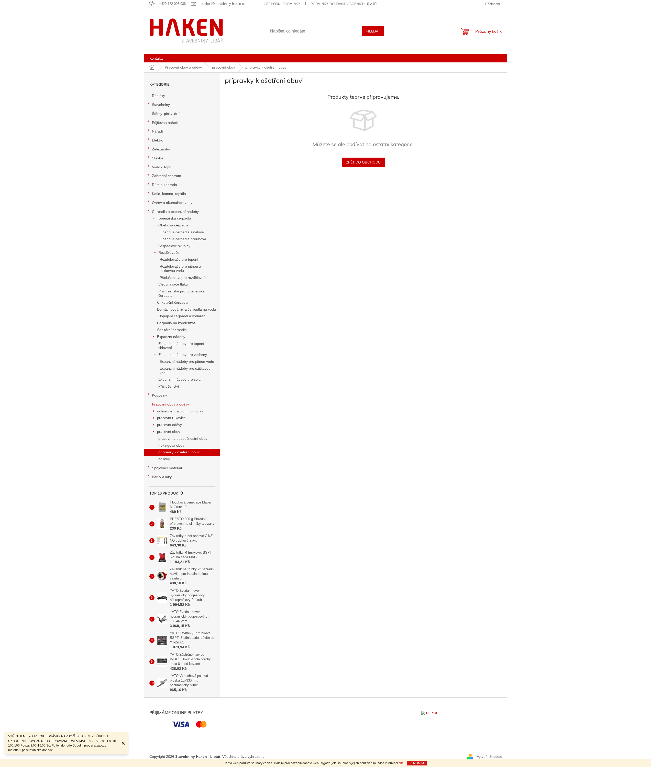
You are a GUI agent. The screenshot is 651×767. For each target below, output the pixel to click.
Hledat (373, 31)
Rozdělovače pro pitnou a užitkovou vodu (180, 268)
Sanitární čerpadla (172, 330)
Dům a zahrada (164, 185)
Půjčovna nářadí (165, 122)
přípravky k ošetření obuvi (179, 452)
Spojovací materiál (167, 468)
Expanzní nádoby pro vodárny (182, 355)
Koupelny (159, 395)
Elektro (157, 140)
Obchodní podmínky (282, 4)
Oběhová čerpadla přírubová (183, 239)
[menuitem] (156, 58)
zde (401, 763)
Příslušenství (168, 386)
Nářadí (157, 131)
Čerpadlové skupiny (174, 246)
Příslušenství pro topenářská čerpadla (181, 293)
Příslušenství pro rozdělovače (183, 278)
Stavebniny (161, 105)
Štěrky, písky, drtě (166, 114)
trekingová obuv (171, 445)
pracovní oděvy (169, 425)
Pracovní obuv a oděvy (170, 404)
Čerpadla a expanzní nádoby (175, 212)
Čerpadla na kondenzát (176, 323)
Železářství (161, 149)
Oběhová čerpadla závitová (182, 232)
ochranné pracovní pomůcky (180, 411)
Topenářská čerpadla (174, 218)
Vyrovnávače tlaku (173, 284)
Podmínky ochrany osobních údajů (344, 4)
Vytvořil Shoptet (489, 756)
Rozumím (417, 763)
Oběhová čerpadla (173, 225)
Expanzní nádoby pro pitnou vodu (187, 361)
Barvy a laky (162, 477)
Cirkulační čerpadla (172, 302)
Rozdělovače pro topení (179, 259)
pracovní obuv (168, 432)
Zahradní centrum (166, 176)
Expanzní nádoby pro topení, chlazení (181, 346)
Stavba (157, 158)
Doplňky (158, 96)
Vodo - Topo (161, 167)
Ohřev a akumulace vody (172, 203)
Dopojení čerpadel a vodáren (181, 316)
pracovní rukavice (171, 418)
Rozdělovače (168, 252)
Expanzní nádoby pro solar (180, 379)
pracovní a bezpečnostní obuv (182, 438)
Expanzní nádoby (171, 337)
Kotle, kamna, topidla (169, 194)
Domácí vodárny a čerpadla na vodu (186, 309)
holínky (164, 459)
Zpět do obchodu (363, 162)
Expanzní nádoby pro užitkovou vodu (185, 370)
